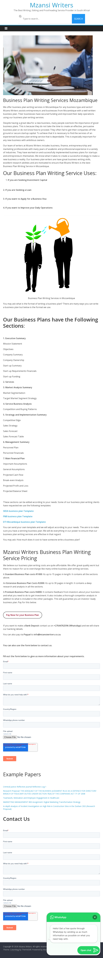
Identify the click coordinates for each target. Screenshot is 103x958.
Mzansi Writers (51, 5)
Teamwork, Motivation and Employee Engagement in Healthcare (31, 798)
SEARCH (78, 18)
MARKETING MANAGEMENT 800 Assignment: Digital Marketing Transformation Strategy (41, 802)
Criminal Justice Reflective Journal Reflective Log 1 (24, 786)
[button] (95, 917)
